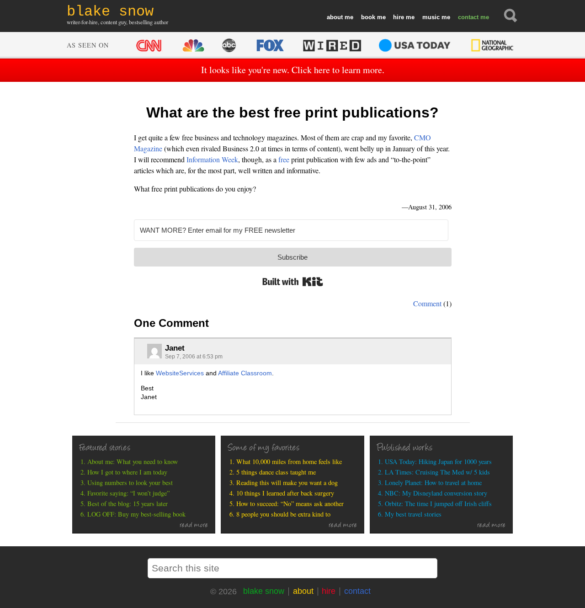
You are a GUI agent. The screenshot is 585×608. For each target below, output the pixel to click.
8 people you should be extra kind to (283, 514)
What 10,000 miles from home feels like (289, 461)
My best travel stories (413, 514)
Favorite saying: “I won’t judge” (128, 493)
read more (194, 525)
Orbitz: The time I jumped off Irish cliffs (438, 503)
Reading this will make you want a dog (287, 482)
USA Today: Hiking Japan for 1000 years (438, 461)
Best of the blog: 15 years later (127, 503)
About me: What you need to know (132, 461)
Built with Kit (292, 281)
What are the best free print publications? (292, 112)
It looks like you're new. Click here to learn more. (292, 70)
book (368, 17)
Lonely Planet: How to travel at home (433, 482)
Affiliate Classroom (245, 373)
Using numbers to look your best (130, 482)
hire (398, 17)
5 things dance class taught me (276, 472)
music (431, 17)
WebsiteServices (180, 373)
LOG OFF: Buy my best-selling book (136, 514)
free (283, 159)
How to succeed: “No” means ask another (290, 503)
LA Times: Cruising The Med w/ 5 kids (437, 472)
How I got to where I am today (127, 472)
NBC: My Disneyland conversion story (436, 493)
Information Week (212, 159)
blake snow (263, 591)
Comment (427, 303)
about (335, 17)
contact (468, 17)
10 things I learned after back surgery (285, 493)
